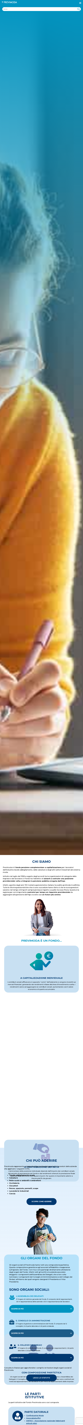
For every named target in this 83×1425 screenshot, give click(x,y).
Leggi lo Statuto (41, 1378)
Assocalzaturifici (33, 1418)
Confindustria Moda (35, 1416)
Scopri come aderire (42, 1201)
